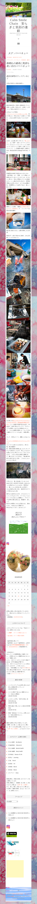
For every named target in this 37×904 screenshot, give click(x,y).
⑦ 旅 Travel (12, 760)
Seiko (9, 69)
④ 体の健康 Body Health (15, 751)
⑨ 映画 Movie (12, 766)
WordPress (22, 898)
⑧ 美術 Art (11, 763)
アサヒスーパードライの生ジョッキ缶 (16, 114)
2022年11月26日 (17, 69)
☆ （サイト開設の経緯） (15, 635)
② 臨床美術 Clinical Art (15, 745)
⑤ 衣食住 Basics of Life (14, 57)
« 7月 (7, 605)
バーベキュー (17, 60)
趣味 (28, 60)
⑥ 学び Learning (13, 757)
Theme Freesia (25, 896)
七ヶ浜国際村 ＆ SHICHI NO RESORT (18, 813)
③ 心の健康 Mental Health (16, 748)
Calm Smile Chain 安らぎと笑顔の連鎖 (18, 25)
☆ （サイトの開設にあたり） (17, 632)
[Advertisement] (15, 869)
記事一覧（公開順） (13, 728)
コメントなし (10, 72)
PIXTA (24, 667)
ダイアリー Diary (13, 773)
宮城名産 (23, 60)
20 (18, 596)
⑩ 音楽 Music (12, 770)
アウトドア (10, 60)
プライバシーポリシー (17, 673)
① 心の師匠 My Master (15, 742)
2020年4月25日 (18, 617)
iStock (28, 667)
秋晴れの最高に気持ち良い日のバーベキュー (18, 64)
